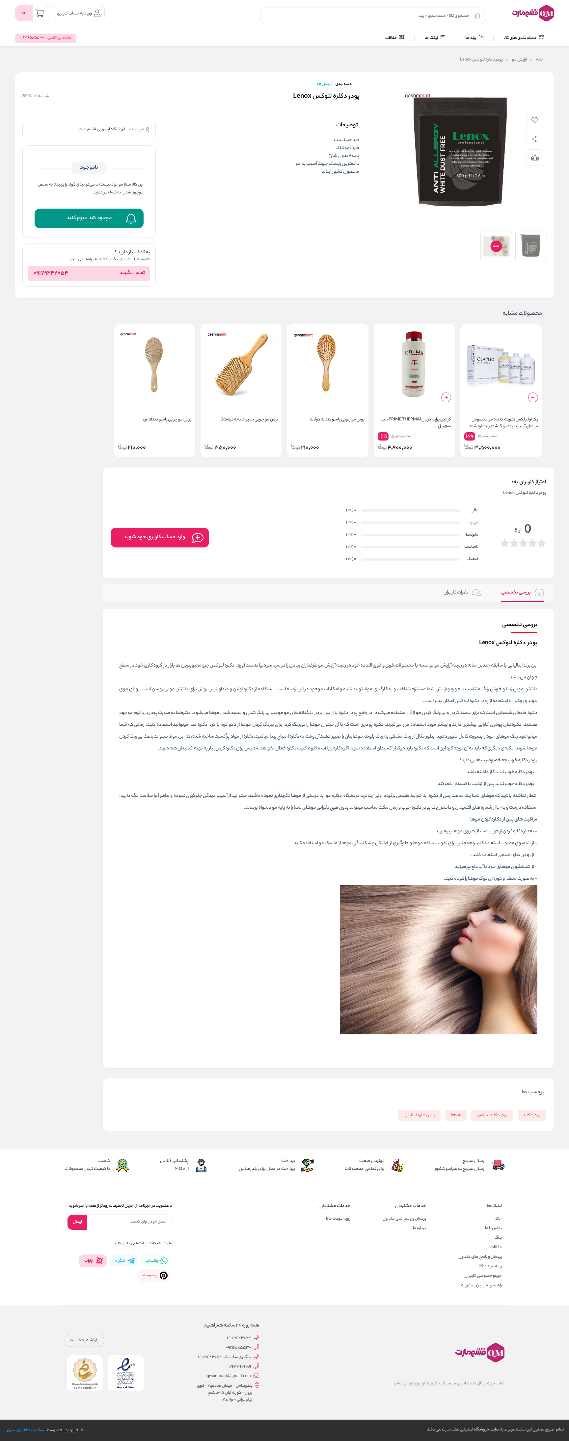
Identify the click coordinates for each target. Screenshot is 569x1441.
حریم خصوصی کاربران (483, 1276)
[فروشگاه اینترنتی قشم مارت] (533, 13)
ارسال (77, 1222)
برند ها (471, 38)
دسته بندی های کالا (520, 38)
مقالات (391, 38)
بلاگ (498, 1237)
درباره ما (419, 1228)
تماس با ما (493, 1228)
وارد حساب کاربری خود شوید (154, 537)
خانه (536, 59)
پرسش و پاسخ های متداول (480, 1256)
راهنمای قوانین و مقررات (481, 1285)
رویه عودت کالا (489, 1266)
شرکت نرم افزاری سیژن (25, 1430)
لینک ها (431, 38)
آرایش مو (516, 59)
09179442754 (50, 273)
